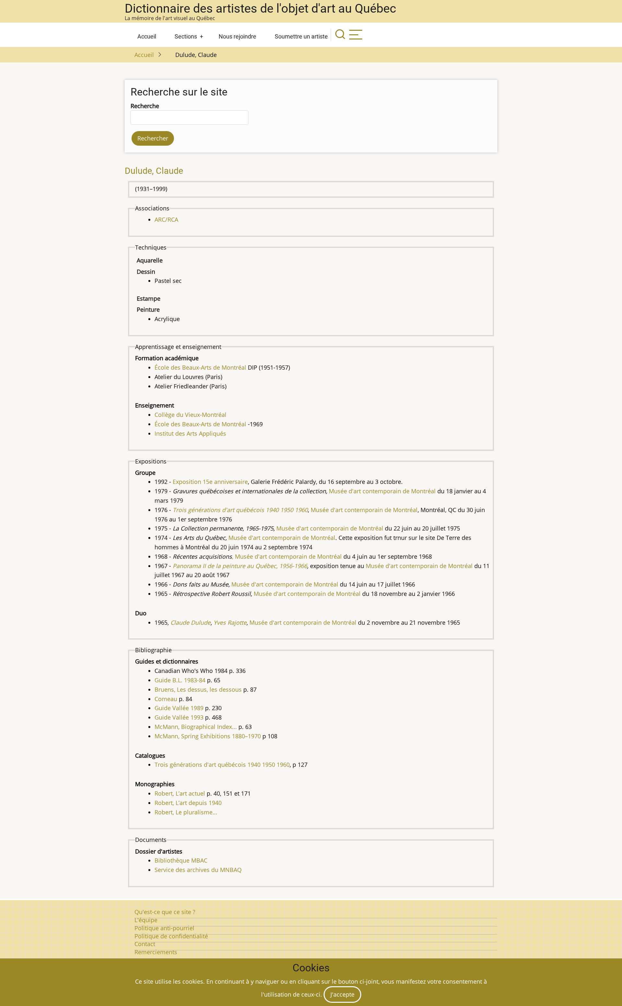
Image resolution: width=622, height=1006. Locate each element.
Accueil (146, 36)
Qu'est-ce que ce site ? (164, 912)
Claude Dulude (190, 622)
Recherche (145, 106)
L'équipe (145, 920)
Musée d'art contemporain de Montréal (419, 566)
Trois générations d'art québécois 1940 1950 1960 (222, 764)
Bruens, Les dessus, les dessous (198, 689)
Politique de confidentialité (171, 936)
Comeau (166, 699)
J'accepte (342, 994)
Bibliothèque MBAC (181, 860)
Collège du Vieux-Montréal (190, 415)
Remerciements (155, 952)
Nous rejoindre (237, 36)
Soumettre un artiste (301, 36)
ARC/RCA (166, 219)
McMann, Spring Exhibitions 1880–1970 (208, 736)
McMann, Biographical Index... (196, 727)
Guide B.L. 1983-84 (180, 680)
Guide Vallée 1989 (179, 708)
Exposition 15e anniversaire (210, 482)
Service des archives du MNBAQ (198, 870)
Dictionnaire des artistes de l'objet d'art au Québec (260, 8)
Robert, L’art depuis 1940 (188, 803)
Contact (144, 944)
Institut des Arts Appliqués (190, 433)
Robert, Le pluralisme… (186, 812)
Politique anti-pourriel (164, 928)
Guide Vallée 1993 (179, 717)
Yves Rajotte (230, 622)
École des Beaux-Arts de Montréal (200, 367)
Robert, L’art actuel (180, 793)
